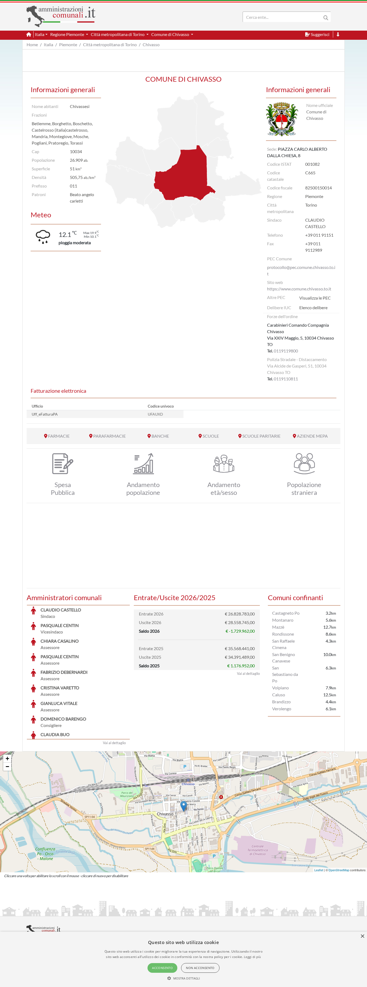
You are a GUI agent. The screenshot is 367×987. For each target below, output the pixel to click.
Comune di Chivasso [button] (170, 34)
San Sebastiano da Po (285, 674)
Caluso (278, 694)
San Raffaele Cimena (283, 644)
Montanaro (282, 619)
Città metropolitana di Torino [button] (118, 34)
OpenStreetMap (339, 870)
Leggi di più (252, 957)
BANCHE (160, 435)
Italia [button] (39, 34)
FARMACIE (59, 435)
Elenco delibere (313, 307)
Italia (48, 44)
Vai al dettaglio (114, 743)
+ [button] (7, 758)
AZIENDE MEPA (312, 435)
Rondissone (283, 633)
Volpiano (280, 687)
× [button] (362, 936)
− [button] (7, 766)
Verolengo (281, 708)
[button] (183, 978)
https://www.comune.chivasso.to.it (299, 288)
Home (32, 44)
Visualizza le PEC (315, 297)
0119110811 (286, 378)
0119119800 (286, 350)
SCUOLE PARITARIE (261, 435)
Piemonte (68, 44)
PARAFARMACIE (109, 435)
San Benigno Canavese (283, 657)
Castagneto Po (286, 612)
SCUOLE (211, 435)
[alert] (183, 959)
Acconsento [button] (162, 968)
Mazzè (278, 626)
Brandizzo (281, 701)
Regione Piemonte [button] (67, 34)
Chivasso (151, 44)
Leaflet (318, 870)
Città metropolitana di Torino (110, 44)
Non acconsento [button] (200, 968)
